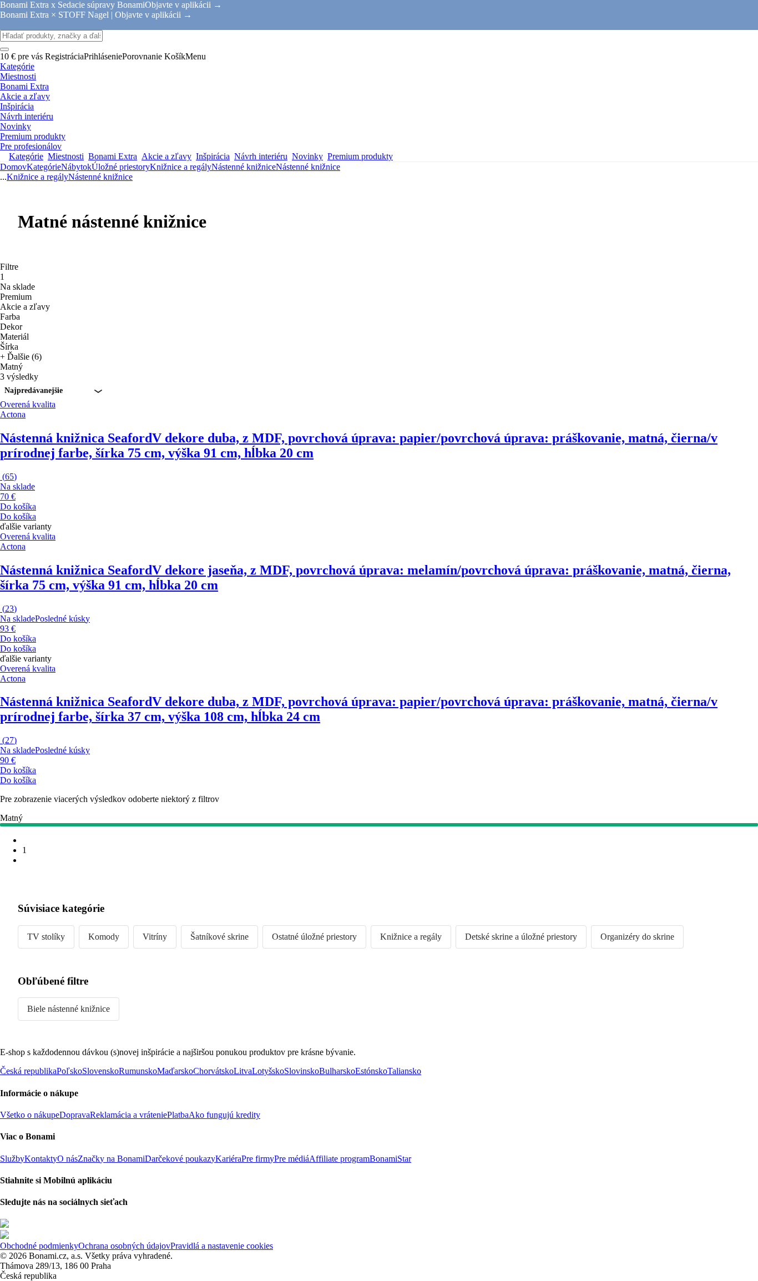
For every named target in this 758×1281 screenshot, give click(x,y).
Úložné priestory (121, 167)
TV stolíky (46, 936)
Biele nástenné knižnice (68, 1008)
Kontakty (40, 1158)
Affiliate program (339, 1158)
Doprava (74, 1114)
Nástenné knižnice (308, 167)
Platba (178, 1114)
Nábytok (76, 167)
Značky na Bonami (111, 1158)
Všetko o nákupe (29, 1114)
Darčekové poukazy (180, 1158)
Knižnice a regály (180, 167)
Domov (13, 167)
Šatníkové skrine (219, 936)
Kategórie (44, 167)
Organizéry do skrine (637, 936)
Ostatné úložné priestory (314, 936)
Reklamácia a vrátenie (128, 1114)
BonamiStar (390, 1158)
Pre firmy (257, 1158)
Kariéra (228, 1158)
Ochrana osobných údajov (124, 1245)
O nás (67, 1158)
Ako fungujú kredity (224, 1114)
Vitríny (155, 936)
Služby (12, 1158)
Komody (103, 936)
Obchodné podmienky (39, 1245)
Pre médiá (291, 1158)
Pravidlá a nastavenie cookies (221, 1245)
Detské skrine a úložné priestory (521, 936)
